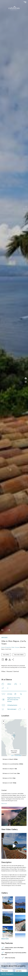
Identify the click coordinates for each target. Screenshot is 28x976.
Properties (8, 647)
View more (4, 803)
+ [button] (3, 721)
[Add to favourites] (2, 660)
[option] (14, 317)
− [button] (3, 723)
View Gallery (6, 654)
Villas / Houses (15, 647)
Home (2, 647)
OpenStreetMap (18, 755)
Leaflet (12, 755)
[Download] (9, 660)
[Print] (6, 660)
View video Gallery (19, 654)
